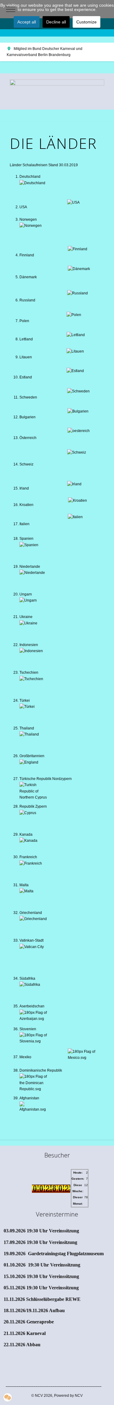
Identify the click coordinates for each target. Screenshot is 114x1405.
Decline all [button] (56, 21)
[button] (7, 1397)
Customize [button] (86, 21)
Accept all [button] (26, 21)
